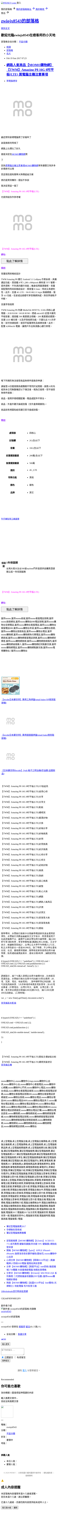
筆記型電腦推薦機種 (16, 1233)
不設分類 (23, 42)
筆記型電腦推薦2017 (16, 1226)
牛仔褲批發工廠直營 (10, 519)
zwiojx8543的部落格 (20, 20)
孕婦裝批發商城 (14, 1229)
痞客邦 (22, 1327)
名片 (8, 53)
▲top (3, 1339)
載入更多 (5, 1344)
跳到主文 (5, 28)
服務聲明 (29, 1476)
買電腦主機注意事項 (15, 165)
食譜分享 (22, 1334)
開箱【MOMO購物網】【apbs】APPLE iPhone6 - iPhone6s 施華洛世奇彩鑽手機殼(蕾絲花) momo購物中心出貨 (31, 1253)
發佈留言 (5, 1361)
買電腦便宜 (11, 81)
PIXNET (13, 1473)
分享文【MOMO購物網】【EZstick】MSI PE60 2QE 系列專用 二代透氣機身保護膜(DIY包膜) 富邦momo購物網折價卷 (31, 1276)
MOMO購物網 (18, 154)
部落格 (9, 50)
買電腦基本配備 (8, 1003)
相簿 (8, 47)
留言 (28, 1327)
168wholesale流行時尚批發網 (14, 1291)
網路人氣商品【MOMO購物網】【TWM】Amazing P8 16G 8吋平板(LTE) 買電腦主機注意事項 (30, 69)
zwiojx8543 (6, 1311)
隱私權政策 (48, 1473)
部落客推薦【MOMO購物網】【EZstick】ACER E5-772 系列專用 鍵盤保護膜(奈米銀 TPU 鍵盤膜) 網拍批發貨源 (31, 1244)
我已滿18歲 (6, 1508)
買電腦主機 (6, 1065)
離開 (15, 1508)
